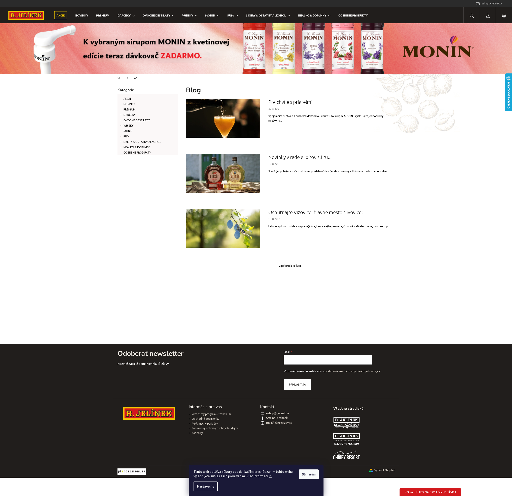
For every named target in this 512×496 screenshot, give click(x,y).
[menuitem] (60, 15)
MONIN (128, 131)
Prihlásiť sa (297, 384)
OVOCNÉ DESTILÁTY (137, 120)
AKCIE (127, 98)
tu (270, 476)
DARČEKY (130, 115)
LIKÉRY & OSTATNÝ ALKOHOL (142, 141)
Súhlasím (309, 474)
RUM (126, 136)
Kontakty (197, 433)
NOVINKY (129, 104)
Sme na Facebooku (277, 418)
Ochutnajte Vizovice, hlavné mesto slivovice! (315, 212)
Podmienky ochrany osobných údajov (215, 428)
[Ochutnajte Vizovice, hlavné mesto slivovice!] (223, 228)
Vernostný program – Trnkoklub (211, 414)
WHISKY (129, 125)
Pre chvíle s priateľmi (290, 102)
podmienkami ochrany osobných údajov (353, 371)
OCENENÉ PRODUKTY (137, 152)
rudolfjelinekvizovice (279, 422)
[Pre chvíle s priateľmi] (223, 118)
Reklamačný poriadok (205, 423)
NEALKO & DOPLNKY (137, 147)
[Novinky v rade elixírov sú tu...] (223, 172)
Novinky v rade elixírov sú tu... (300, 157)
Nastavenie (205, 486)
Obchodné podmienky (205, 418)
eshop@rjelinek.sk (277, 413)
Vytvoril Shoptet (384, 470)
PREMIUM (130, 109)
